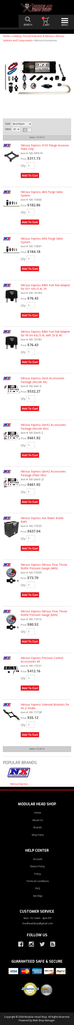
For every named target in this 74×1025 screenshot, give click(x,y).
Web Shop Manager (44, 1020)
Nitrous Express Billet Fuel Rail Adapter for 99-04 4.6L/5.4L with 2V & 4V (45, 333)
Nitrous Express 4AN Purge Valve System (42, 193)
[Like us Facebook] (19, 944)
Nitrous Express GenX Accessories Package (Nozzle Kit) (42, 380)
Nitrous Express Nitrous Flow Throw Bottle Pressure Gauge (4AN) (44, 566)
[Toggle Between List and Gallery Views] (27, 130)
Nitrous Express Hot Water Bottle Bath (42, 519)
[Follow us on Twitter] (40, 944)
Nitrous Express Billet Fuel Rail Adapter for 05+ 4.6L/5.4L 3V (45, 287)
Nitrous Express (19, 784)
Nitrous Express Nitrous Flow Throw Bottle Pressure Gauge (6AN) (44, 613)
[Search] (28, 21)
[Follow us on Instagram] (30, 944)
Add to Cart (30, 175)
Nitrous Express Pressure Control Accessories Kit (42, 659)
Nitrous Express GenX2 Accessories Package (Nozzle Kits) (43, 426)
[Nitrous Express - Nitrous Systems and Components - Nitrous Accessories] (19, 774)
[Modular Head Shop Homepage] (37, 7)
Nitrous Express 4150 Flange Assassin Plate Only (45, 147)
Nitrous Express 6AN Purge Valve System (42, 240)
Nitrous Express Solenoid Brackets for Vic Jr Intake (45, 706)
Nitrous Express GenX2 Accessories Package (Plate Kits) (43, 473)
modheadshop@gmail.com (37, 923)
